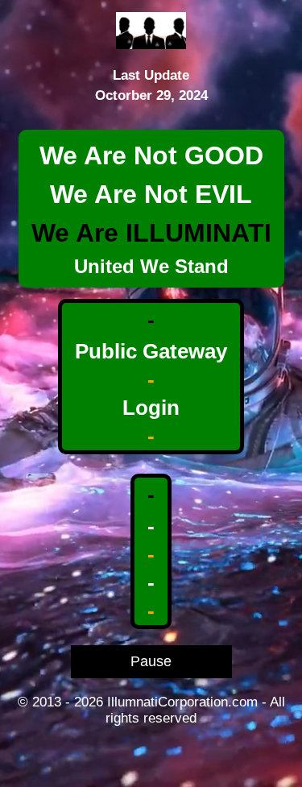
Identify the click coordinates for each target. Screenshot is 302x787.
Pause (151, 661)
